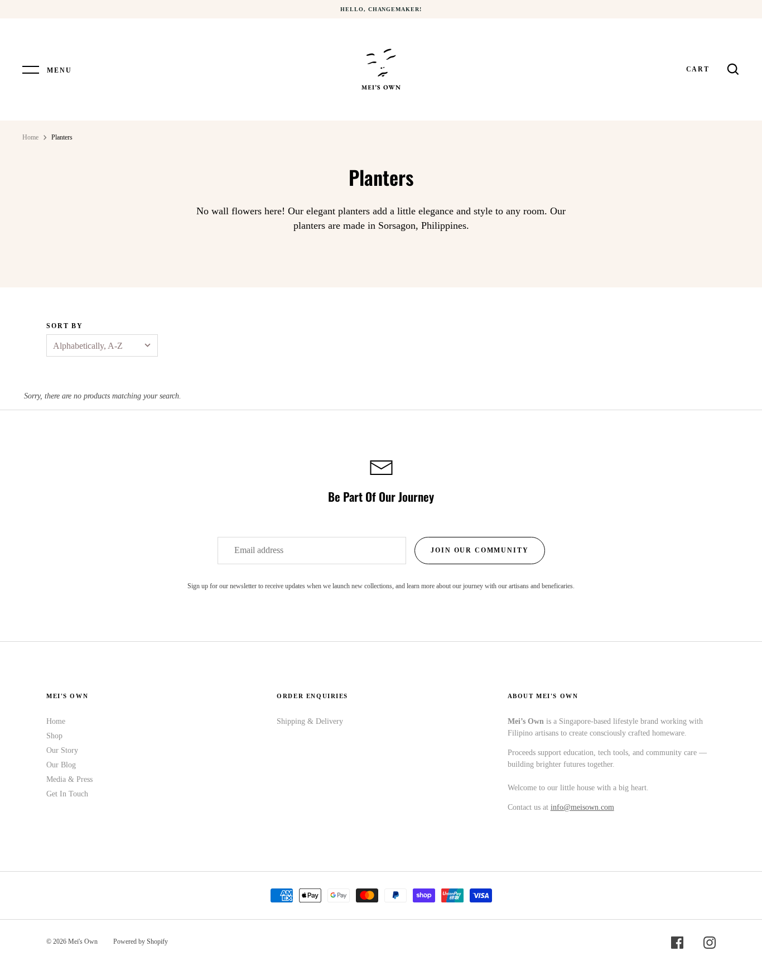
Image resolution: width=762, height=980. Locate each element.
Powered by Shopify (140, 941)
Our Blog (61, 765)
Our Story (62, 750)
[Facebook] (677, 944)
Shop (54, 736)
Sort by (64, 326)
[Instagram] (709, 944)
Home (30, 137)
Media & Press (69, 779)
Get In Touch (67, 794)
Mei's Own (83, 941)
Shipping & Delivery (310, 721)
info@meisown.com (582, 807)
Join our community (479, 550)
